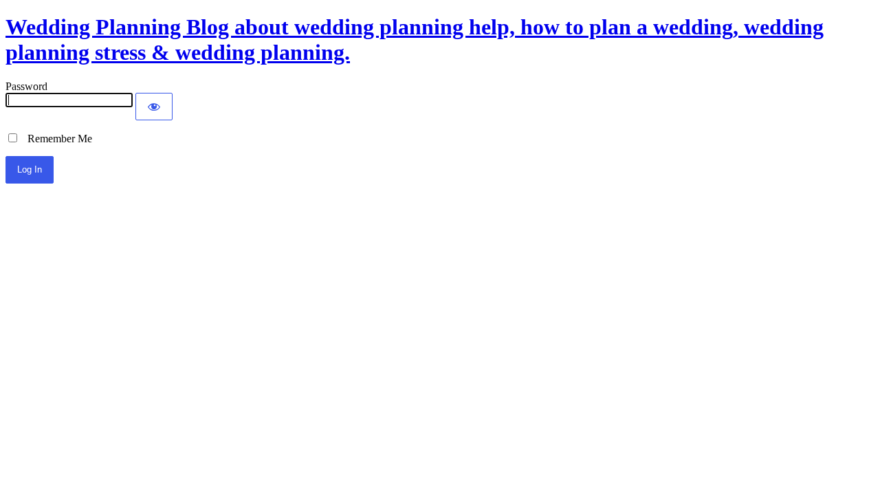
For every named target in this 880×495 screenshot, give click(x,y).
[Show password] (154, 106)
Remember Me (55, 138)
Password (26, 86)
